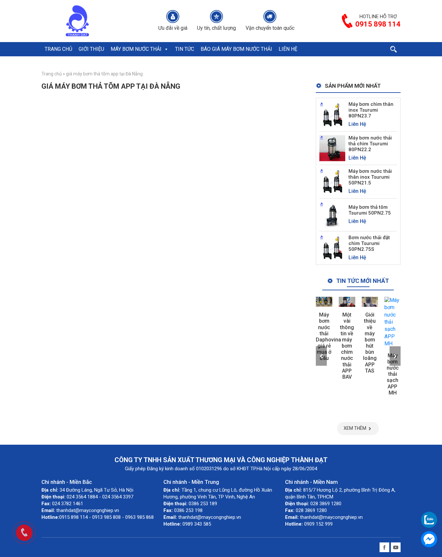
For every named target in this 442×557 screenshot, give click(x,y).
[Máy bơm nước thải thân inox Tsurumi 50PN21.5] (332, 181)
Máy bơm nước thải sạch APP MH (393, 374)
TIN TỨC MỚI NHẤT (362, 280)
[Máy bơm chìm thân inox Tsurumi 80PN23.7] (332, 114)
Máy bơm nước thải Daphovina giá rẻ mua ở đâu (328, 336)
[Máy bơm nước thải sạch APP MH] (392, 322)
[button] (166, 49)
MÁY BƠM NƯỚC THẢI (136, 49)
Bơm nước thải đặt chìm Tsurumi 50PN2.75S (369, 243)
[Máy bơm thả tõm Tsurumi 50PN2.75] (332, 214)
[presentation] (321, 356)
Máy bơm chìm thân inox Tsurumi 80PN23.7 (370, 110)
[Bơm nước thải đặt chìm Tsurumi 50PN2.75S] (332, 247)
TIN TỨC (184, 49)
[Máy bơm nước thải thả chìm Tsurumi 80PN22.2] (332, 148)
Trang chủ (51, 73)
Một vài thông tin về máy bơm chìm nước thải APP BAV (347, 346)
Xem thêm (355, 428)
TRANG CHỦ (58, 49)
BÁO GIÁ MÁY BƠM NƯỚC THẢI (236, 49)
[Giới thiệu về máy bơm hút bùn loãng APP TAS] (370, 302)
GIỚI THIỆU (91, 49)
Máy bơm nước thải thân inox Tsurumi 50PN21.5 (370, 177)
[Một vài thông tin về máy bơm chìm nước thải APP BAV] (347, 302)
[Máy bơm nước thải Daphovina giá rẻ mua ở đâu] (324, 302)
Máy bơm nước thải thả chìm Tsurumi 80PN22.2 (370, 143)
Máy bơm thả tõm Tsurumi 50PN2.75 (369, 210)
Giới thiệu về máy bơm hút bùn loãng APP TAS (370, 343)
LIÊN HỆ (288, 49)
